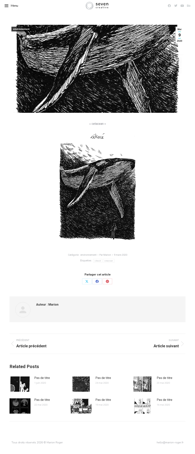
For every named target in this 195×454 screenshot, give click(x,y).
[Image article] (20, 384)
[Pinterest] (107, 281)
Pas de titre (42, 378)
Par (105, 254)
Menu (14, 6)
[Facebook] (97, 281)
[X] (87, 281)
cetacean (108, 261)
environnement (21, 29)
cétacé (98, 261)
